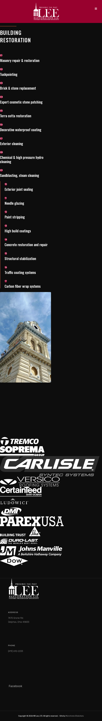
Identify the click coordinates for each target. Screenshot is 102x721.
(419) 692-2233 (15, 651)
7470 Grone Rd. (15, 618)
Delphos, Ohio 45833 (18, 622)
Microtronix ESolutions (75, 716)
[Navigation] (96, 8)
